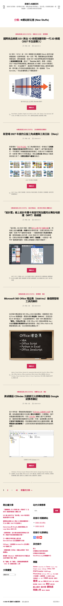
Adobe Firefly (41, 566)
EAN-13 (31, 114)
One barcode (47, 114)
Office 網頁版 (41, 374)
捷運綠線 (44, 276)
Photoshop (37, 574)
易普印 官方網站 (40, 523)
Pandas (13, 376)
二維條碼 (42, 576)
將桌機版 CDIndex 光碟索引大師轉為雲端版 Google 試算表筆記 (31, 397)
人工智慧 (48, 576)
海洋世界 (51, 192)
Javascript (31, 372)
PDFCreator (38, 571)
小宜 (29, 46)
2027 (12, 192)
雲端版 (39, 475)
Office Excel (26, 474)
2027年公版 (21, 146)
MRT (12, 276)
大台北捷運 (28, 276)
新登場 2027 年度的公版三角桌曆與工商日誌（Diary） (31, 134)
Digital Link (26, 114)
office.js (48, 374)
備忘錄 (34, 474)
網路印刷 (52, 584)
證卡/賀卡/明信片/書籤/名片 (45, 208)
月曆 (39, 581)
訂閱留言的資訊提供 (39, 553)
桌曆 (41, 581)
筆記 (30, 475)
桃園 (20, 278)
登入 (34, 549)
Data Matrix (14, 114)
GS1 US (28, 101)
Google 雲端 (19, 474)
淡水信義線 (40, 278)
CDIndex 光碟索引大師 (41, 412)
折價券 (46, 578)
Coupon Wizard (25, 472)
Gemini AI (25, 372)
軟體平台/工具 (38, 392)
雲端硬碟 (48, 590)
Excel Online (18, 372)
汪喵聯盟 (45, 192)
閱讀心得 (37, 589)
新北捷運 (15, 278)
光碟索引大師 (40, 474)
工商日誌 (28, 192)
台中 (23, 276)
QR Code (44, 574)
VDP (31, 474)
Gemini (35, 472)
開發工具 (15, 378)
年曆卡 (33, 276)
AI (44, 566)
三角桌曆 (35, 576)
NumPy (44, 372)
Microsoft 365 (37, 372)
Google (35, 569)
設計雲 (50, 278)
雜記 (43, 294)
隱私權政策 (25, 602)
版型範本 (57, 581)
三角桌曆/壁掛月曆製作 (40, 129)
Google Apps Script (43, 472)
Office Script (34, 374)
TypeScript (37, 376)
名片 (42, 578)
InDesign (44, 569)
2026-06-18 (37, 138)
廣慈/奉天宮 (38, 276)
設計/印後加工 (32, 208)
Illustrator (39, 569)
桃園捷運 (24, 278)
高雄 (12, 280)
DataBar (20, 114)
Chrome (19, 472)
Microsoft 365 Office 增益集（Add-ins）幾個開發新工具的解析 (31, 300)
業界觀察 (45, 34)
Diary (16, 192)
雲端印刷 (43, 590)
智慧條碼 (41, 115)
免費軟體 (35, 578)
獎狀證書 (35, 584)
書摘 (35, 580)
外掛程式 (47, 474)
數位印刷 (51, 578)
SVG (48, 574)
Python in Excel (29, 376)
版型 (53, 581)
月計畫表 (40, 192)
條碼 (45, 115)
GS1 (35, 114)
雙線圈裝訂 (14, 194)
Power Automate (20, 376)
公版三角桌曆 (21, 192)
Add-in (13, 372)
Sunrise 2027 (23, 115)
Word (51, 574)
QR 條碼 (17, 115)
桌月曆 (29, 278)
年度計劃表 (34, 192)
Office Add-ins (17, 374)
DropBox (52, 566)
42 (17, 490)
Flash (56, 566)
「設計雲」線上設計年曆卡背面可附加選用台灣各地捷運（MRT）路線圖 (31, 214)
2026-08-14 (37, 46)
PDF (15, 276)
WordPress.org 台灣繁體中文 (42, 556)
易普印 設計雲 (39, 526)
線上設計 (45, 278)
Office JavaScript (26, 374)
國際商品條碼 (34, 115)
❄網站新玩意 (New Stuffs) (23, 34)
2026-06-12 (37, 220)
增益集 (48, 376)
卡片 (39, 578)
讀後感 (50, 586)
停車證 (52, 576)
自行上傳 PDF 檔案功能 (40, 228)
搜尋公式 (22, 475)
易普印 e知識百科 (31, 4)
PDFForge (47, 571)
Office (47, 372)
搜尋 (18, 475)
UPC (29, 115)
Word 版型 (55, 574)
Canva (48, 567)
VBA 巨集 (42, 376)
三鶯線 (19, 276)
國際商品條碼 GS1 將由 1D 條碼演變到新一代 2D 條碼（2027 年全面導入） (31, 40)
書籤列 (27, 475)
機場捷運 (33, 278)
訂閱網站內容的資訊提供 (40, 551)
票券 (44, 584)
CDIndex (32, 416)
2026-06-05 (37, 306)
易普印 (55, 578)
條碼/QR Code (37, 34)
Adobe (35, 566)
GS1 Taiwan (40, 114)
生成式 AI (40, 584)
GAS (31, 472)
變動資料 (34, 475)
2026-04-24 (37, 403)
